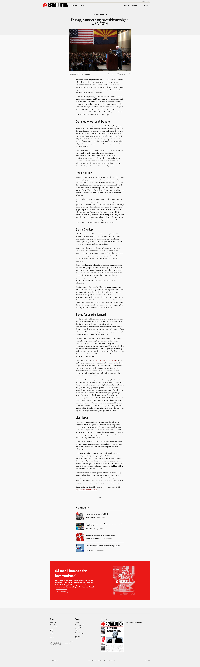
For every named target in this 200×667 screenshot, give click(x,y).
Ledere (52, 637)
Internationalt (99, 14)
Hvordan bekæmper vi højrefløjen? (97, 514)
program (80, 627)
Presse (77, 638)
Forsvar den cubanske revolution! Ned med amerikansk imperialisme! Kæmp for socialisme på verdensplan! (103, 546)
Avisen (52, 619)
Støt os (148, 1)
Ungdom (52, 629)
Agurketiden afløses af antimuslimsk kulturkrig (101, 535)
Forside (77, 622)
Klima (51, 635)
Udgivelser (78, 631)
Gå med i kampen (61, 591)
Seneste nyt (53, 622)
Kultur (51, 633)
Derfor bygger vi (79, 625)
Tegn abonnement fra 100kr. (86, 489)
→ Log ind (143, 1)
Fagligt (52, 631)
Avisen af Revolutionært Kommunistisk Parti (102, 660)
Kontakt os (78, 636)
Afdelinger (78, 629)
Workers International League (106, 360)
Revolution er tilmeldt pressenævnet (68, 642)
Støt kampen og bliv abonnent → (135, 622)
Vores (76, 627)
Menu (74, 5)
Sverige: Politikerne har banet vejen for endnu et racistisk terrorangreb (104, 524)
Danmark (52, 625)
